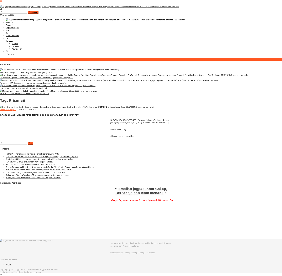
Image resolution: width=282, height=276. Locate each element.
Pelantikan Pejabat (8, 109)
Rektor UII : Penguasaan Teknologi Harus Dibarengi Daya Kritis (26, 72)
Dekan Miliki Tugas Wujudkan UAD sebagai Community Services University (38, 175)
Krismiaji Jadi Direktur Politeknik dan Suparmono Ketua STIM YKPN (39, 114)
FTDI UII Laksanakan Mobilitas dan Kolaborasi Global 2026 (24, 93)
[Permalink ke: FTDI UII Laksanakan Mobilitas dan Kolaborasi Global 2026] (48, 91)
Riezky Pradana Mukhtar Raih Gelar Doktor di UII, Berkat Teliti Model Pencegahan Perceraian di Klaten (50, 167)
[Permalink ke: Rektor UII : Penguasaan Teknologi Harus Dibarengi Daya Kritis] (59, 69)
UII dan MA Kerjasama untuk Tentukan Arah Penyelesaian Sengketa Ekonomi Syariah (36, 77)
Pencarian (33, 12)
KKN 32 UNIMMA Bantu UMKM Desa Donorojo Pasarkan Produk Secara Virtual (38, 169)
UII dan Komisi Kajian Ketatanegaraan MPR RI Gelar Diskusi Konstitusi (35, 172)
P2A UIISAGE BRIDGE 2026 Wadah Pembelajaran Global (23, 88)
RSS (9, 264)
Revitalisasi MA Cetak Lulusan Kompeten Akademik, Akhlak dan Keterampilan (33, 83)
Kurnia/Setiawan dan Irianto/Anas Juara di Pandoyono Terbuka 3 (33, 177)
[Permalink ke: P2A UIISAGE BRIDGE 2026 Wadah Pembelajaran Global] (48, 85)
